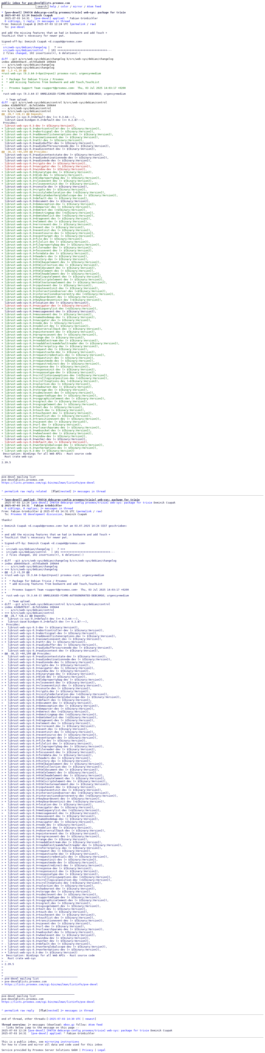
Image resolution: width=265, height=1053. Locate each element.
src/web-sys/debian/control (23, 50)
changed (21, 53)
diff (5, 58)
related (41, 491)
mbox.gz (69, 1024)
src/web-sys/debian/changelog (25, 47)
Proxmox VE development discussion (36, 514)
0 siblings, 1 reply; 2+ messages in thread (37, 21)
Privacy (87, 1050)
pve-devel (18, 27)
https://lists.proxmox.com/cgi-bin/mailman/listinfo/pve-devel (48, 482)
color (64, 6)
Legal (102, 1050)
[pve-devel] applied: (49, 18)
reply (30, 491)
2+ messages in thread (89, 491)
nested (65, 491)
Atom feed (94, 6)
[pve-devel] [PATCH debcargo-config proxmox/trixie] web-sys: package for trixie (91, 502)
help (53, 6)
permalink (78, 24)
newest (90, 1018)
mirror (77, 6)
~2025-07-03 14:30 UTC (64, 1018)
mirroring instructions (62, 1041)
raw (92, 24)
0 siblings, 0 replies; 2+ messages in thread (39, 508)
